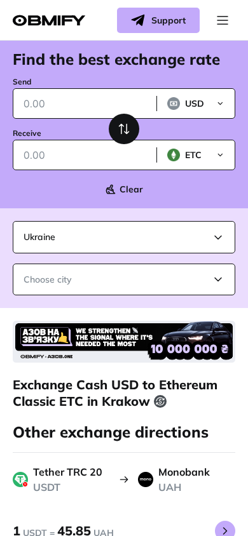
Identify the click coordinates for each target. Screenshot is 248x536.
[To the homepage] (49, 20)
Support (168, 20)
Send (22, 81)
